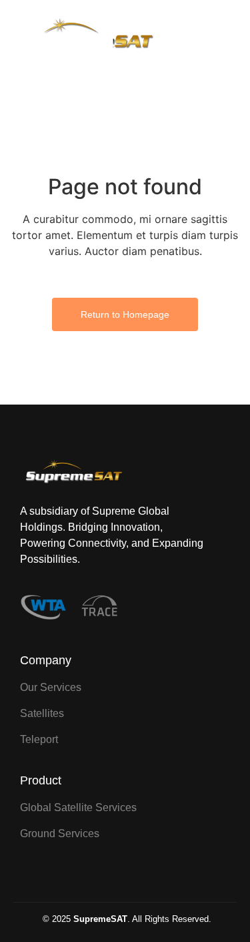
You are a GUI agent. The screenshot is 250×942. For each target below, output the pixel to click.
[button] (220, 36)
